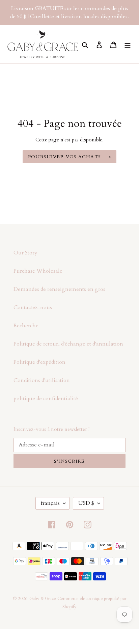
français (50, 503)
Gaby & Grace (42, 599)
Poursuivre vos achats (64, 157)
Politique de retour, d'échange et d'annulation (68, 344)
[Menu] (127, 44)
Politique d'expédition (39, 362)
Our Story (25, 252)
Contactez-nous (32, 307)
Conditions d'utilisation (41, 380)
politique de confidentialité (45, 398)
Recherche (25, 325)
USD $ (86, 503)
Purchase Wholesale (37, 271)
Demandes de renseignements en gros (59, 289)
